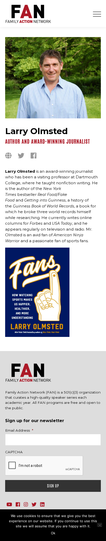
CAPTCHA (14, 452)
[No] (99, 525)
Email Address (19, 430)
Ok (53, 533)
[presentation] (44, 466)
